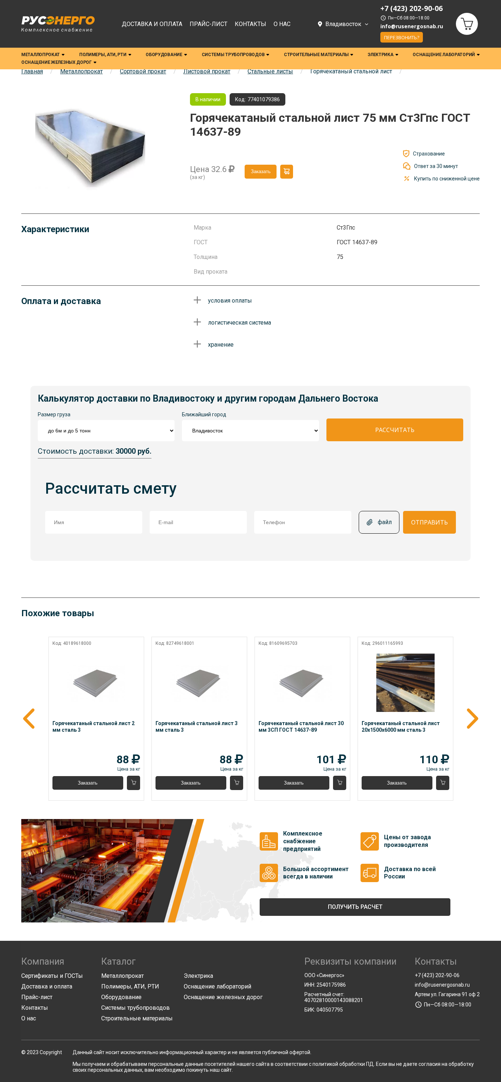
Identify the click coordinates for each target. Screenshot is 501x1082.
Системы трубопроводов (233, 54)
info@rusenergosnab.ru (411, 26)
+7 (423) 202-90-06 (437, 975)
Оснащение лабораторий (444, 54)
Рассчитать (394, 430)
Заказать (261, 171)
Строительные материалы (316, 54)
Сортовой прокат (143, 71)
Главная (32, 71)
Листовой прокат (206, 71)
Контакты (250, 24)
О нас (282, 24)
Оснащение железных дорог (56, 62)
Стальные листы (270, 71)
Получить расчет (355, 906)
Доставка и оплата (152, 24)
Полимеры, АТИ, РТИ (103, 54)
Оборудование (164, 54)
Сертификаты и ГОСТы (52, 975)
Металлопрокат (40, 54)
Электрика (380, 54)
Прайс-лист (208, 24)
